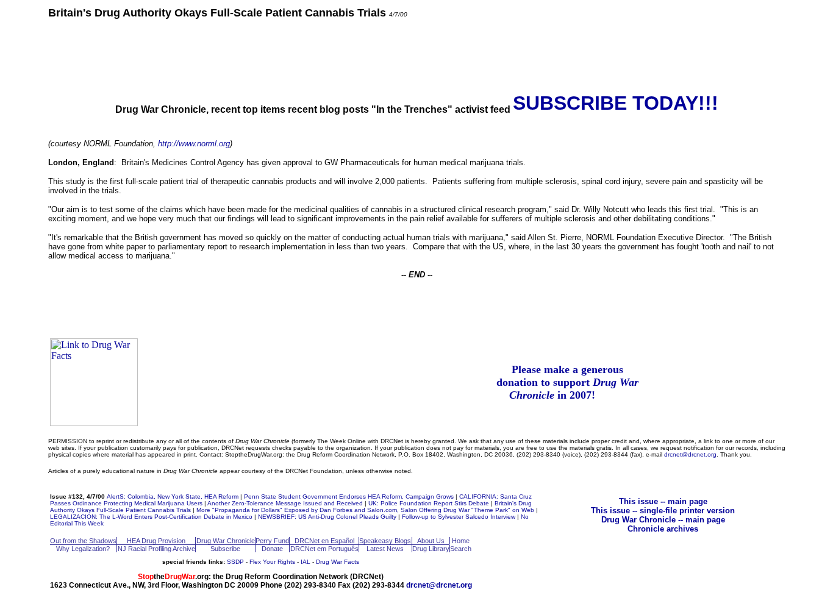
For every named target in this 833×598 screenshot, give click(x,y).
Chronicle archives (662, 528)
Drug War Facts (337, 561)
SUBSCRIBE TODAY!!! (615, 103)
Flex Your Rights (272, 561)
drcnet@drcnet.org (690, 454)
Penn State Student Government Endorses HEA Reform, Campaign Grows (349, 496)
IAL (305, 561)
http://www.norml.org (194, 143)
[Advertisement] (416, 54)
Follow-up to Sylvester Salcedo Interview (458, 516)
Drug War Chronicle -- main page (663, 519)
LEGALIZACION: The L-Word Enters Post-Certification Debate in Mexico (151, 516)
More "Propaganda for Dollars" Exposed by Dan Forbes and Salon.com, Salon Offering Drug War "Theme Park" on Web (365, 510)
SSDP (235, 561)
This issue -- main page (663, 501)
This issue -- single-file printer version (663, 510)
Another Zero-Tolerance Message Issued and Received (285, 503)
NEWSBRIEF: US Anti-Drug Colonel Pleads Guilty (327, 516)
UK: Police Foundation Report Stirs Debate (428, 503)
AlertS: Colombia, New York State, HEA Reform (172, 496)
